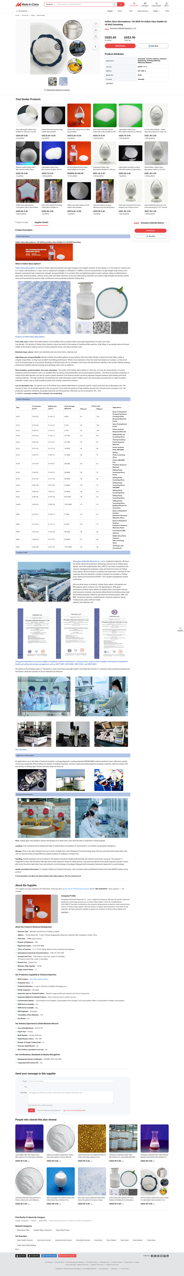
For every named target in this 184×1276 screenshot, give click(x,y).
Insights (137, 1262)
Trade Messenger (49, 1256)
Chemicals (25, 15)
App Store (20, 1256)
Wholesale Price (104, 1262)
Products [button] (49, 4)
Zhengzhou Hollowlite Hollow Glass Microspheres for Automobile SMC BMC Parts (122, 1157)
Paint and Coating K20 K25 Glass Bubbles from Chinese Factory (130, 206)
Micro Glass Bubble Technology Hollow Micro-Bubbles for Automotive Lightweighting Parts (52, 206)
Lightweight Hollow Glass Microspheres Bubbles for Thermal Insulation (130, 130)
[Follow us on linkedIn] (167, 1256)
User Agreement (103, 1268)
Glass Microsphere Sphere (39, 979)
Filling (33, 15)
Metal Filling (41, 15)
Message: (24, 1092)
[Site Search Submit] (121, 4)
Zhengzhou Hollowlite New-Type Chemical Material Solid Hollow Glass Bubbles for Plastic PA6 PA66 (154, 1157)
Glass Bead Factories (83, 1240)
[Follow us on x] (155, 1256)
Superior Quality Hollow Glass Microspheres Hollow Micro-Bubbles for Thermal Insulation (26, 168)
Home (17, 15)
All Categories (22, 11)
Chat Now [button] (154, 46)
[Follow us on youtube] (161, 1256)
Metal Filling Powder (62, 1230)
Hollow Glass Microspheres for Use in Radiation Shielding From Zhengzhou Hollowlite (121, 1200)
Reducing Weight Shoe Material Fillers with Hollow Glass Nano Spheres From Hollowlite (60, 1200)
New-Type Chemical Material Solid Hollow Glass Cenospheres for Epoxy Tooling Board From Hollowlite (91, 1200)
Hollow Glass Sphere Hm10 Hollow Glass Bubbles (78, 130)
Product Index (128, 1262)
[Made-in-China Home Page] (27, 4)
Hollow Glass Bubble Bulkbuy (26, 1245)
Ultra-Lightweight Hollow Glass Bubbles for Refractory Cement (26, 130)
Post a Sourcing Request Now (74, 1110)
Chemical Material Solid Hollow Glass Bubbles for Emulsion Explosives (77, 168)
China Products (59, 1262)
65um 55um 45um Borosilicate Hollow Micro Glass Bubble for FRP (104, 130)
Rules (167, 11)
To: (26, 1087)
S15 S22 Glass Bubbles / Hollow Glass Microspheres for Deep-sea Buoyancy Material (155, 130)
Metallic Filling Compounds (43, 1230)
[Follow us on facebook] (152, 1256)
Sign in (166, 6)
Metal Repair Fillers (23, 1230)
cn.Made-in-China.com (112, 1264)
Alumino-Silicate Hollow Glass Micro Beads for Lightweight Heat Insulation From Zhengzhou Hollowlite (155, 1200)
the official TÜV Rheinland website (77, 889)
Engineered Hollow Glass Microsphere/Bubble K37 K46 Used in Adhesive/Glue (104, 168)
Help (130, 11)
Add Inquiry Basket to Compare (58, 90)
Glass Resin (98, 1240)
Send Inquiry (120, 46)
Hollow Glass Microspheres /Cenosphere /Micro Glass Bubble (27, 206)
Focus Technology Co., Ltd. (77, 1268)
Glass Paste (125, 1240)
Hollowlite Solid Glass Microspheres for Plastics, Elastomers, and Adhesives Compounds (28, 1200)
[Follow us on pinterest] (164, 1256)
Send (31, 1110)
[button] (114, 4)
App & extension (142, 11)
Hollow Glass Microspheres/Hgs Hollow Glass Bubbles (52, 130)
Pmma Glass (151, 1240)
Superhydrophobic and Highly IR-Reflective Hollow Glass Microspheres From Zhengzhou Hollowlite (92, 1157)
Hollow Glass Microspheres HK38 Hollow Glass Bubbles (78, 206)
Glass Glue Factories (44, 1240)
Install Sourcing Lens (68, 1256)
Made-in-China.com (82, 1264)
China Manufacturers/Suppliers (75, 1262)
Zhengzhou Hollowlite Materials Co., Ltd (123, 28)
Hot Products (49, 1262)
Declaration (114, 1268)
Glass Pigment (138, 1240)
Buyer (120, 11)
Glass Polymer (111, 1240)
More (17, 1249)
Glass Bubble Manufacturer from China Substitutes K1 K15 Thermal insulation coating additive (155, 206)
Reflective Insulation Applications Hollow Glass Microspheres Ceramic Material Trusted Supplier (60, 1157)
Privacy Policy (125, 1268)
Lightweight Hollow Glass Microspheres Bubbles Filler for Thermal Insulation (52, 168)
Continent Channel (116, 1262)
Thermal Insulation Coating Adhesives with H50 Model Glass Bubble (103, 206)
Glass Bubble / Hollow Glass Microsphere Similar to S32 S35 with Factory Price (154, 168)
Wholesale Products (92, 1262)
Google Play (34, 1256)
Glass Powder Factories (25, 1240)
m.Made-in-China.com (97, 1264)
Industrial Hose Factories (63, 1240)
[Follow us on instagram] (158, 1256)
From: (25, 1081)
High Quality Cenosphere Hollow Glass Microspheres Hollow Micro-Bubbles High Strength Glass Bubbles (130, 168)
